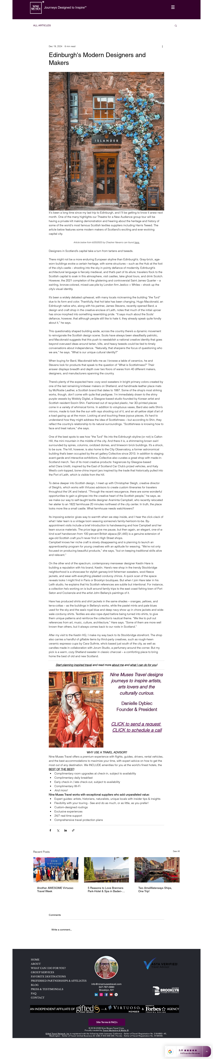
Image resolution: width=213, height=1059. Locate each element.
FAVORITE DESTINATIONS (48, 976)
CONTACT (37, 997)
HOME (35, 959)
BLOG (35, 984)
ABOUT (36, 963)
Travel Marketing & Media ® (116, 1030)
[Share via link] (73, 830)
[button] (173, 7)
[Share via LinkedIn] (65, 830)
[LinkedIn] (96, 994)
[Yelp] (116, 994)
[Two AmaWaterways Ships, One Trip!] (157, 869)
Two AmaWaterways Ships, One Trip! (155, 889)
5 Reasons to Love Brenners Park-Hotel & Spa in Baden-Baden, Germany (105, 889)
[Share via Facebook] (50, 830)
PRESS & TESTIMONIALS (47, 989)
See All (176, 851)
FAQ (33, 993)
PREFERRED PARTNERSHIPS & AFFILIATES (53, 980)
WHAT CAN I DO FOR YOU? (48, 968)
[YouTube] (111, 994)
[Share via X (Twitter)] (57, 830)
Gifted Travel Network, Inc (57, 1034)
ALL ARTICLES (42, 25)
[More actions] (162, 46)
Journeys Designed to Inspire (64, 7)
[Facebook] (106, 994)
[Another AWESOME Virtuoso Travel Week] (55, 869)
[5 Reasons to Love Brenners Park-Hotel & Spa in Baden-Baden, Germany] (106, 869)
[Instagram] (101, 994)
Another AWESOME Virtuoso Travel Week (55, 889)
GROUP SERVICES (42, 972)
